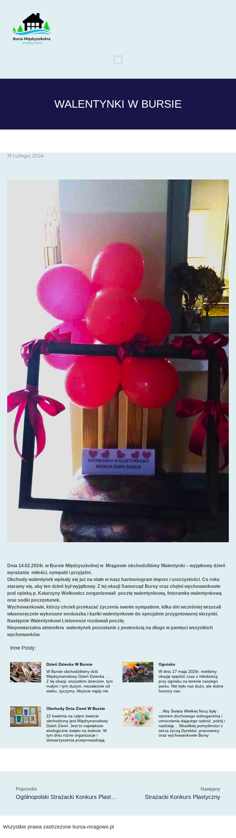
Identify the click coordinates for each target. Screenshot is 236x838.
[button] (118, 59)
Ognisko (167, 664)
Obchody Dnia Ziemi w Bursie (75, 708)
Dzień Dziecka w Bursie (69, 664)
